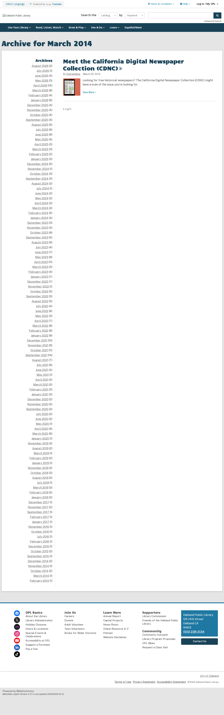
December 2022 (37, 281)
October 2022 (39, 291)
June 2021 (42, 370)
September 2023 (37, 237)
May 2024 (41, 198)
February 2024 (38, 213)
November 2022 (38, 286)
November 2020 (37, 404)
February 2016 (39, 541)
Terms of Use (122, 681)
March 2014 (41, 576)
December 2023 (37, 222)
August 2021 (40, 360)
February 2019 (38, 458)
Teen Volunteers (74, 628)
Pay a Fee (32, 648)
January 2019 (40, 463)
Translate (57, 4)
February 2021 (38, 389)
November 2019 (38, 443)
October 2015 (39, 551)
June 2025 (41, 134)
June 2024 (41, 193)
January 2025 (39, 159)
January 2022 (39, 335)
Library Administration (39, 620)
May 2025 (41, 139)
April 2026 (40, 85)
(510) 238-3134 (193, 631)
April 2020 (41, 428)
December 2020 (37, 399)
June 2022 (41, 311)
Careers (69, 616)
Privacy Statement (144, 681)
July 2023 (42, 247)
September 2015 (38, 556)
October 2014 (39, 571)
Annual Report (112, 616)
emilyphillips (73, 74)
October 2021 (39, 350)
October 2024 (39, 173)
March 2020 (40, 433)
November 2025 (37, 110)
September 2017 (38, 512)
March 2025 (40, 149)
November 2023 (37, 227)
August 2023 (39, 242)
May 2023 (41, 257)
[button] (160, 4)
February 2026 (38, 95)
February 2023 (38, 272)
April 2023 (41, 262)
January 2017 (40, 522)
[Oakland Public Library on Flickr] (17, 627)
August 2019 (40, 448)
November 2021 (38, 345)
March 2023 (40, 267)
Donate (68, 620)
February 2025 (38, 154)
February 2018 (38, 492)
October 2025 (39, 115)
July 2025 (42, 129)
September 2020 (37, 409)
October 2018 (39, 473)
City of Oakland (209, 675)
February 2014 (39, 580)
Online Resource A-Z (116, 628)
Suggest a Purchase (38, 644)
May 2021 (43, 375)
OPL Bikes (148, 643)
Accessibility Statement (171, 681)
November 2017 (38, 507)
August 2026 (40, 66)
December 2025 (37, 105)
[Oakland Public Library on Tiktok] (17, 654)
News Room (110, 624)
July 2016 (43, 536)
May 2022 (41, 316)
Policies (108, 632)
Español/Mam (133, 27)
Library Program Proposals (158, 638)
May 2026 (41, 80)
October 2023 (39, 232)
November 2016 (38, 527)
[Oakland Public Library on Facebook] (17, 613)
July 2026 (43, 70)
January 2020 (40, 438)
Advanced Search (212, 21)
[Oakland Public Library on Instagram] (17, 634)
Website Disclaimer (115, 637)
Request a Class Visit (155, 647)
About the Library (36, 616)
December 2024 (37, 164)
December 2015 (39, 546)
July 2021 (42, 365)
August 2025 (39, 124)
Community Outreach (155, 634)
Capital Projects (113, 620)
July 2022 (42, 306)
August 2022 (40, 301)
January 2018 (39, 497)
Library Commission (154, 616)
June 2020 (41, 419)
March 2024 (40, 208)
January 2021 (39, 394)
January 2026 (39, 100)
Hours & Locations (37, 628)
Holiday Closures (36, 624)
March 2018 (40, 487)
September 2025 (37, 120)
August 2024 (39, 183)
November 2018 (38, 468)
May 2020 (42, 424)
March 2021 (40, 384)
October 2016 (40, 531)
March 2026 (40, 90)
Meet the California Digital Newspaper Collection (123, 64)
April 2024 (41, 203)
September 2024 (37, 178)
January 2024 (39, 218)
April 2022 (41, 321)
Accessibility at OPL (38, 640)
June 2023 (41, 252)
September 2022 (37, 296)
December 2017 (39, 502)
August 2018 (40, 477)
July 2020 (42, 414)
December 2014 (38, 561)
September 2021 (36, 355)
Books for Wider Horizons (80, 632)
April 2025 (41, 144)
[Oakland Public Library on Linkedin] (17, 647)
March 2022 (40, 325)
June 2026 (41, 75)
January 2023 (39, 276)
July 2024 (42, 188)
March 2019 (41, 453)
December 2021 (37, 340)
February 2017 (39, 517)
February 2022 (38, 330)
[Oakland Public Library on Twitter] (17, 620)
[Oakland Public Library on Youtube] (17, 641)
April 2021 (41, 379)
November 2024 (38, 169)
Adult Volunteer (73, 624)
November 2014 (38, 566)
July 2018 (43, 482)
